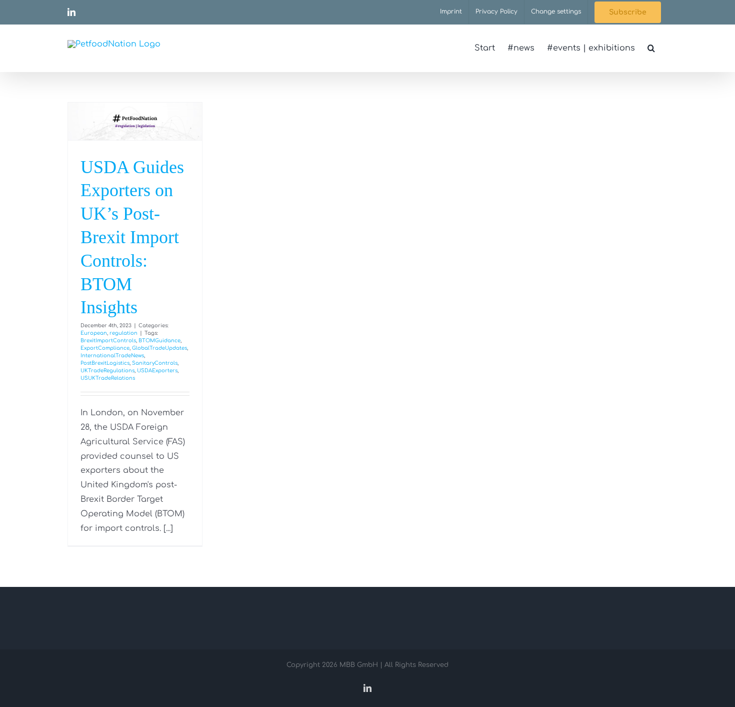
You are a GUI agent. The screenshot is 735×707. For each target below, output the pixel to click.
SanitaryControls (155, 363)
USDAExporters (157, 370)
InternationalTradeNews (112, 355)
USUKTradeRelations (107, 378)
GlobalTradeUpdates (159, 348)
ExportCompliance (105, 348)
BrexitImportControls (108, 340)
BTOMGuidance (159, 340)
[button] (651, 48)
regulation (124, 333)
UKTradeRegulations (107, 370)
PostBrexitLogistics (105, 363)
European (93, 333)
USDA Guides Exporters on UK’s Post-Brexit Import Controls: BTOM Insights (132, 237)
